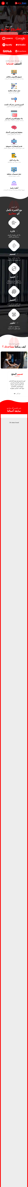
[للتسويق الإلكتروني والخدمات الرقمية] (20, 3)
